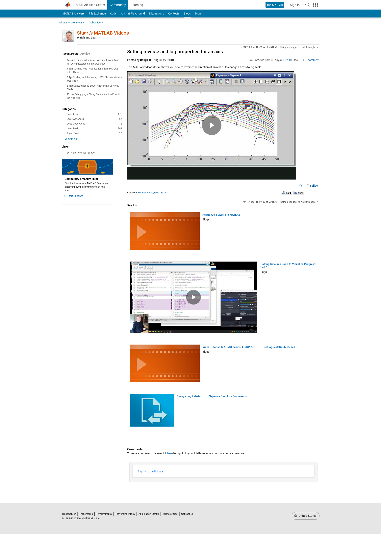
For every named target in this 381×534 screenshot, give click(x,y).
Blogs (187, 13)
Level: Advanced (94, 119)
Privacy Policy (104, 513)
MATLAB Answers (73, 13)
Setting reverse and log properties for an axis (175, 51)
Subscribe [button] (95, 22)
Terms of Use (170, 513)
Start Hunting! (75, 196)
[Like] (300, 185)
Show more (71, 138)
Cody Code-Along (94, 123)
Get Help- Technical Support (81, 152)
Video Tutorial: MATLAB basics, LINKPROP (228, 347)
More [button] (198, 13)
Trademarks (86, 513)
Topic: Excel (94, 133)
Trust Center (69, 513)
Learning (137, 5)
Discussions (156, 13)
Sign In (296, 6)
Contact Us (187, 513)
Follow (313, 185)
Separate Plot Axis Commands (228, 396)
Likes (293, 60)
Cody (113, 13)
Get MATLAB (275, 5)
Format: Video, (146, 192)
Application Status (149, 513)
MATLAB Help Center (90, 5)
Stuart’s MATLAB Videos (103, 33)
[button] (308, 5)
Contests (173, 13)
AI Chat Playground (133, 13)
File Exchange (97, 13)
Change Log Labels (188, 396)
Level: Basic (94, 128)
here (170, 453)
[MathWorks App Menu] (315, 5)
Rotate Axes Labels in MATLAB (221, 214)
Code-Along (94, 114)
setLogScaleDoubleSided (279, 347)
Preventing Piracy (125, 513)
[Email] (299, 192)
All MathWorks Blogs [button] (71, 22)
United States (307, 516)
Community (118, 5)
